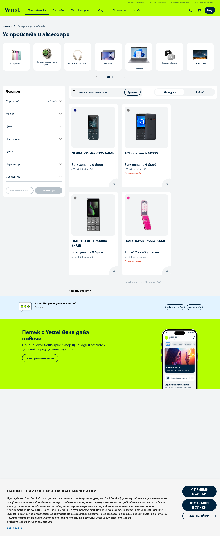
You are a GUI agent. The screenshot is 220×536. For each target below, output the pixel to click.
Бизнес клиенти (180, 2)
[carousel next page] (123, 77)
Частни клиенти (204, 2)
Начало (7, 26)
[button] (34, 101)
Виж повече (14, 527)
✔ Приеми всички (199, 491)
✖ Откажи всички (199, 505)
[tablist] (86, 10)
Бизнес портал (136, 2)
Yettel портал (158, 2)
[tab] (37, 10)
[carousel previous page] (96, 77)
